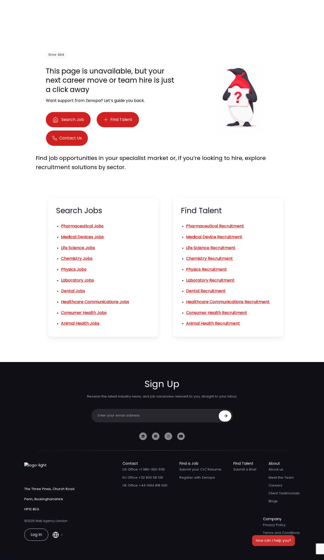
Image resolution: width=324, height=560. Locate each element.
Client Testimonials (284, 493)
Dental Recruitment (206, 291)
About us (276, 469)
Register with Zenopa (197, 477)
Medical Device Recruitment (214, 237)
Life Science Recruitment (210, 248)
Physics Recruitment (206, 269)
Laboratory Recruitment (210, 280)
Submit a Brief (244, 469)
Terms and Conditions (281, 532)
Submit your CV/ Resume (200, 469)
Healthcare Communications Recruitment (228, 302)
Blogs (273, 501)
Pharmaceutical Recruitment (215, 226)
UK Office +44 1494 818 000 (145, 485)
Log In (36, 534)
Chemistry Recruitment (209, 258)
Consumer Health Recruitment (216, 313)
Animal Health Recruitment (213, 323)
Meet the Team (281, 477)
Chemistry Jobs (76, 258)
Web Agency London (51, 521)
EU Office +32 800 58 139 (143, 477)
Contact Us (70, 138)
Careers (275, 485)
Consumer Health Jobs (84, 313)
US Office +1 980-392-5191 (144, 469)
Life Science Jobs (78, 248)
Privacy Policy (274, 524)
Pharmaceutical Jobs (82, 226)
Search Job (72, 119)
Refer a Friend (274, 540)
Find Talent (121, 119)
